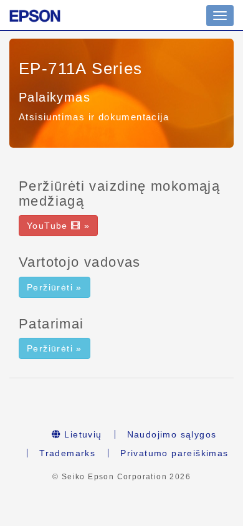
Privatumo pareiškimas (174, 453)
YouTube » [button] (58, 226)
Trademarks (67, 453)
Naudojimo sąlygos (172, 434)
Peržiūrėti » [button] (54, 287)
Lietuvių (81, 434)
